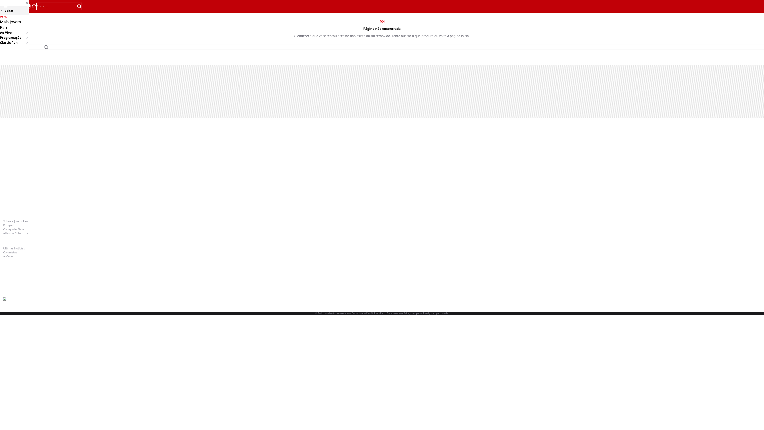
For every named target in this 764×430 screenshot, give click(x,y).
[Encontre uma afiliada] (29, 6)
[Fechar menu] (14, 3)
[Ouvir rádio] (34, 6)
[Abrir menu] (5, 6)
